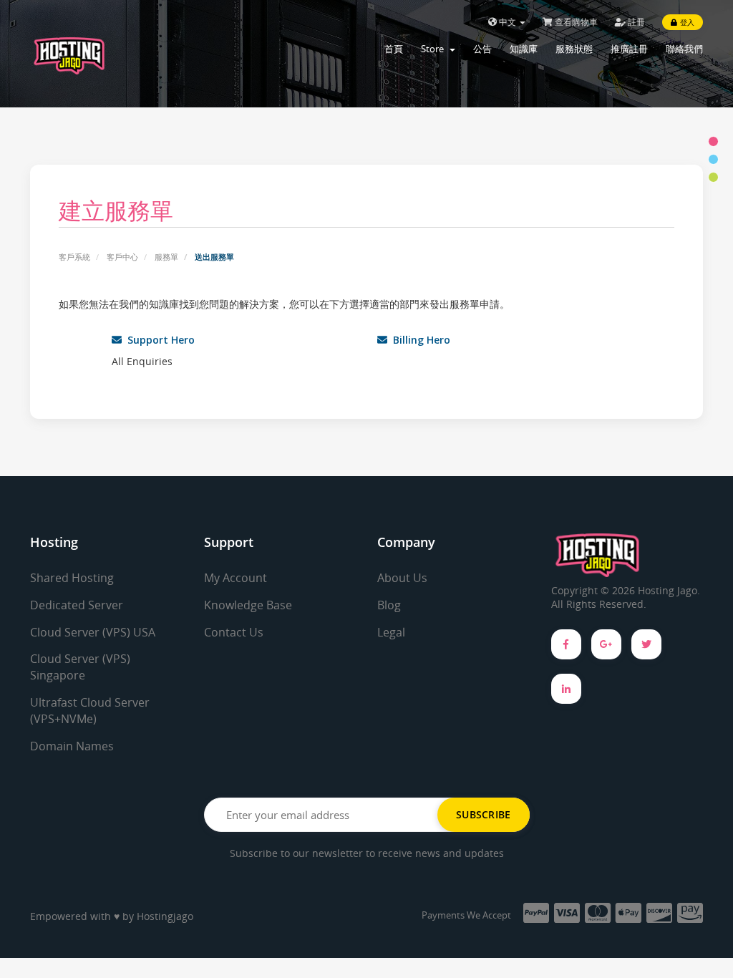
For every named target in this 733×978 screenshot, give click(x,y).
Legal (391, 632)
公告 (482, 48)
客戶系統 (74, 256)
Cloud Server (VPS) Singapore (80, 667)
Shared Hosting (72, 578)
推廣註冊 (629, 48)
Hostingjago (165, 916)
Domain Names (72, 746)
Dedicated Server (76, 605)
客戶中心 (122, 256)
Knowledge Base (248, 605)
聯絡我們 (684, 48)
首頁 (393, 48)
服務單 (166, 256)
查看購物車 (575, 22)
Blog (389, 605)
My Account (235, 578)
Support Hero (158, 340)
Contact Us (233, 632)
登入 (685, 22)
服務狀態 (574, 48)
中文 (507, 22)
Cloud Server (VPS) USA (92, 632)
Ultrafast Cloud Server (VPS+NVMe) (90, 710)
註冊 (635, 22)
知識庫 (524, 48)
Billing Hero (418, 340)
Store (434, 48)
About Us (402, 578)
